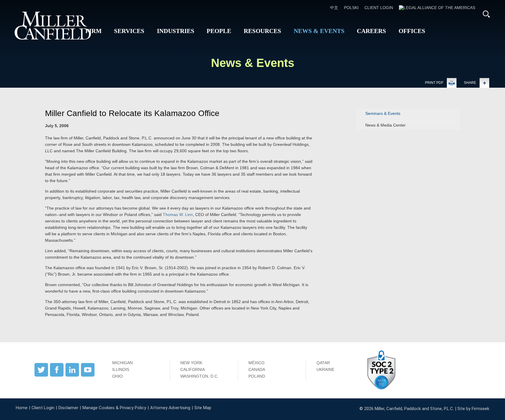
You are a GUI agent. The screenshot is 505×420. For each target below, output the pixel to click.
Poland (256, 376)
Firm (93, 30)
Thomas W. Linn (178, 214)
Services (129, 30)
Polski (351, 7)
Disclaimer (68, 407)
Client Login (378, 7)
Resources (262, 30)
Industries (175, 30)
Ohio (117, 376)
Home (21, 407)
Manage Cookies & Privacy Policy (114, 407)
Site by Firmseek (473, 408)
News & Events (319, 30)
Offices (412, 30)
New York (191, 362)
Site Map (202, 407)
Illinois (120, 369)
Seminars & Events (382, 113)
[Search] (486, 14)
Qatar (323, 362)
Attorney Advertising (170, 407)
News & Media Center (385, 125)
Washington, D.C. (199, 376)
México (256, 362)
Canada (256, 369)
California (192, 369)
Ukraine (325, 369)
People (219, 30)
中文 (334, 7)
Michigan (122, 362)
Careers (371, 30)
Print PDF (434, 83)
